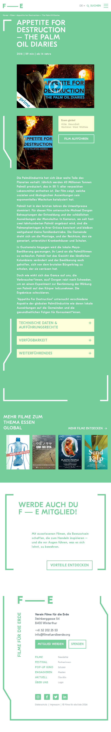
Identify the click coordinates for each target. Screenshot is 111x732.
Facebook (47, 697)
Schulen (61, 667)
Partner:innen (64, 662)
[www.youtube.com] (55, 86)
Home (5, 15)
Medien (61, 672)
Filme (12, 15)
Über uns (41, 682)
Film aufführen (76, 138)
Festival (41, 662)
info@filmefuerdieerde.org (52, 634)
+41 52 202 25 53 (46, 630)
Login (60, 682)
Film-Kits (62, 677)
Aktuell (41, 677)
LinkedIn (65, 697)
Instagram (38, 697)
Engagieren (43, 672)
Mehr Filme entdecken (85, 428)
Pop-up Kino (44, 667)
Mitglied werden (51, 644)
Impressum (55, 705)
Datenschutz (41, 705)
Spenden (77, 644)
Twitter (56, 697)
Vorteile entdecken (69, 565)
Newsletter (63, 657)
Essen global (68, 120)
